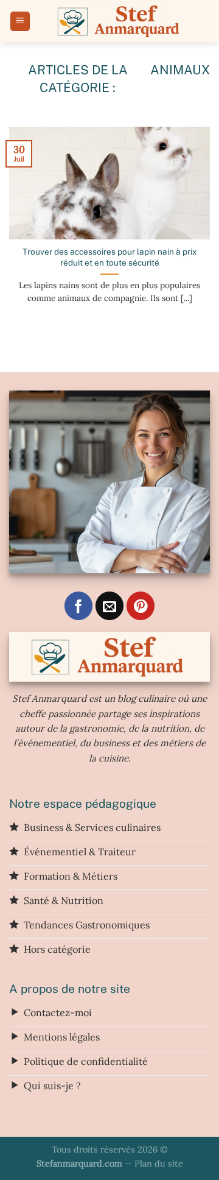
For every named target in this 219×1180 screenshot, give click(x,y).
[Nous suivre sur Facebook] (78, 606)
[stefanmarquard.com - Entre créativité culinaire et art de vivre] (120, 21)
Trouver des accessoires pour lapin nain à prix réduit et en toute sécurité (110, 257)
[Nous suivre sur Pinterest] (141, 606)
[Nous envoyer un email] (110, 606)
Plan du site (158, 1163)
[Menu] (20, 22)
